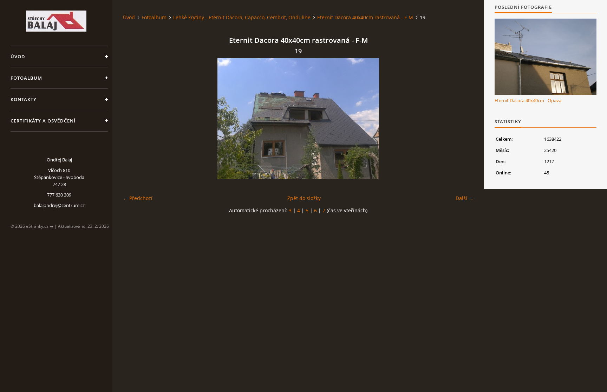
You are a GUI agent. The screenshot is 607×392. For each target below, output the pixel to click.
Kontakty (24, 99)
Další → (465, 198)
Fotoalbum (26, 78)
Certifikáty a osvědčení (43, 121)
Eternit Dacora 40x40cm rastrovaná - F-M (365, 17)
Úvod (18, 56)
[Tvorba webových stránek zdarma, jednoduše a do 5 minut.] (52, 226)
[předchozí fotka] (134, 118)
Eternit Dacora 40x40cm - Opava (528, 100)
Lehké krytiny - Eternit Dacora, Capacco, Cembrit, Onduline (242, 17)
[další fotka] (462, 118)
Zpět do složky (304, 198)
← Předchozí (137, 198)
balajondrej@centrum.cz (59, 205)
